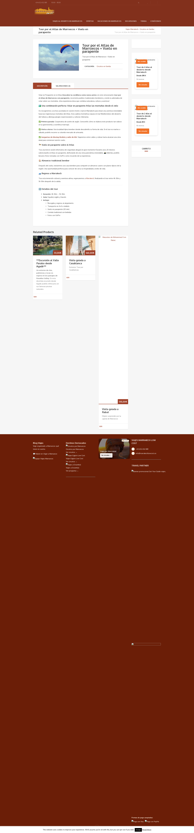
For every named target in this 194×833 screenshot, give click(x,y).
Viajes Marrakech (132, 29)
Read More (146, 830)
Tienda (143, 21)
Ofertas (90, 21)
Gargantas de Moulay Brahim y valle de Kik (59, 137)
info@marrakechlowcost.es (146, 453)
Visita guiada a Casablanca (77, 262)
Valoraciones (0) (63, 86)
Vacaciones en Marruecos (109, 21)
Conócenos (155, 21)
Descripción (42, 86)
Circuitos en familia (147, 29)
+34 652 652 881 (142, 449)
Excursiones (131, 21)
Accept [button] (138, 830)
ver (35, 297)
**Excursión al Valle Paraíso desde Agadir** (47, 263)
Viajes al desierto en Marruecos (67, 21)
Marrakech (90, 178)
